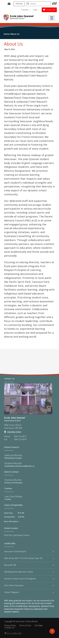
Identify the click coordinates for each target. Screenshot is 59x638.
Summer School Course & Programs (20, 578)
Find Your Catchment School (16, 535)
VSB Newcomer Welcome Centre (18, 572)
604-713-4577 (20, 436)
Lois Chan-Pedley (13, 496)
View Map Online (14, 432)
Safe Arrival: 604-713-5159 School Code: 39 (23, 558)
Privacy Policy (10, 625)
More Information (11, 521)
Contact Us (9, 627)
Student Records (13, 463)
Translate (25, 10)
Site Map (39, 625)
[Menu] (52, 18)
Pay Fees (19, 3)
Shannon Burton (13, 479)
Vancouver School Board (15, 551)
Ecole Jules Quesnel (21, 16)
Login (35, 10)
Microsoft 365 (10, 565)
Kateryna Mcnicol (13, 455)
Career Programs (11, 592)
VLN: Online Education (14, 585)
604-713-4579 (20, 439)
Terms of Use (25, 625)
